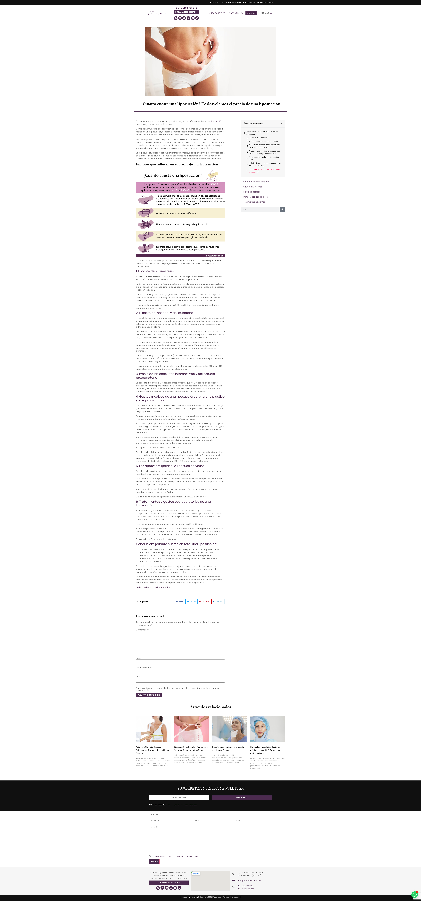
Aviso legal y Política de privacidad (227, 897)
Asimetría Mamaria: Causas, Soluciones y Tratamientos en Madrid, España (153, 750)
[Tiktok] (197, 18)
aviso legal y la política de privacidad (182, 805)
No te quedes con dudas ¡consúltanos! (155, 587)
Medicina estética (252, 191)
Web (138, 677)
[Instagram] (188, 18)
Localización (250, 2)
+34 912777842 (218, 2)
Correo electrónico (146, 667)
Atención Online (266, 2)
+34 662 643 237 (246, 888)
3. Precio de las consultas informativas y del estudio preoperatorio (264, 146)
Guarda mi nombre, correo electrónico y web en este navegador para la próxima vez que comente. (178, 689)
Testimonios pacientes (254, 202)
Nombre (140, 658)
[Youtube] (184, 18)
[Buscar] (282, 209)
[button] (186, 12)
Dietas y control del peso (255, 196)
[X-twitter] (180, 18)
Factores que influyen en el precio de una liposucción (262, 133)
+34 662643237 (234, 2)
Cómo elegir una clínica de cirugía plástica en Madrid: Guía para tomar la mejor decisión (267, 750)
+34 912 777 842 (245, 885)
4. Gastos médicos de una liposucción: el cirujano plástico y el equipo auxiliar (264, 152)
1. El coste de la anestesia (258, 138)
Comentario (142, 630)
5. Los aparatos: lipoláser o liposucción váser (264, 158)
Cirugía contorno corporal (256, 181)
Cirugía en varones (252, 186)
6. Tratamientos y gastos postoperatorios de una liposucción (265, 164)
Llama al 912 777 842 (186, 8)
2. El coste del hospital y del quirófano (263, 141)
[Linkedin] (193, 18)
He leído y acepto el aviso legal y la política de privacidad (174, 856)
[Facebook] (175, 18)
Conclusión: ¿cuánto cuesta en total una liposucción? (264, 170)
